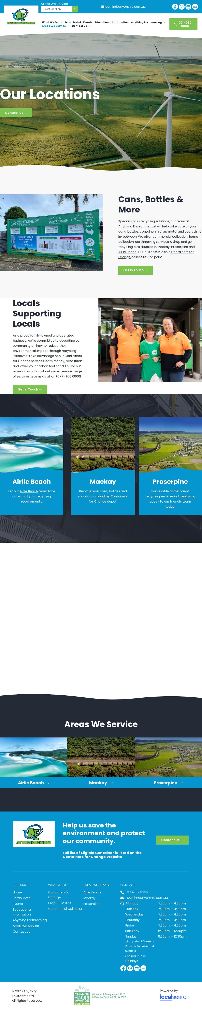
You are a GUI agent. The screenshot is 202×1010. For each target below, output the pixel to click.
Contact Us (79, 26)
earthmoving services (152, 241)
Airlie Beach (127, 252)
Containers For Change (59, 895)
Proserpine (179, 247)
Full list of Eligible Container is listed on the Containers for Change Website (102, 854)
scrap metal (167, 231)
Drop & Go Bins (59, 903)
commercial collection (170, 236)
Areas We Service (54, 26)
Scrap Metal (73, 22)
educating (67, 340)
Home (17, 892)
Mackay (163, 247)
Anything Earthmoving (146, 22)
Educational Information (112, 22)
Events (88, 22)
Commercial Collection (65, 908)
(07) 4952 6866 (68, 376)
